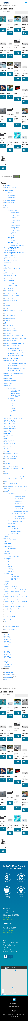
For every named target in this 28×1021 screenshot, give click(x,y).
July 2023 (6, 649)
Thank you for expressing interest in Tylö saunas (15, 591)
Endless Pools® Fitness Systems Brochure (13, 292)
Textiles (12, 222)
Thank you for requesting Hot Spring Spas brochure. (15, 601)
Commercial (13, 239)
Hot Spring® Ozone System (14, 370)
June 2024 (6, 644)
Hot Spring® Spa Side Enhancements (16, 355)
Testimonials (7, 584)
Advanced (13, 400)
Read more (3, 30)
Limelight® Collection (15, 397)
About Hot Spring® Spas (9, 204)
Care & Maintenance (15, 215)
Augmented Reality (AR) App (10, 250)
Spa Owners (7, 553)
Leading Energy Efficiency (10, 428)
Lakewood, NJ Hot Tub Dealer (10, 426)
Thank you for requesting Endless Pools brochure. (15, 594)
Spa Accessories (11, 195)
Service (6, 536)
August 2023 (7, 648)
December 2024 (7, 643)
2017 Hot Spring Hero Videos (10, 187)
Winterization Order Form (10, 628)
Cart (5, 263)
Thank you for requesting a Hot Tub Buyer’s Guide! (15, 593)
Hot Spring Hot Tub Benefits (10, 330)
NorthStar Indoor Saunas (9, 443)
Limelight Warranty (8, 435)
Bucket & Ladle (14, 229)
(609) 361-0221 (8, 917)
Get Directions (8, 920)
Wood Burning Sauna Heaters (17, 245)
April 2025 (6, 641)
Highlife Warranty (8, 322)
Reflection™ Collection (16, 533)
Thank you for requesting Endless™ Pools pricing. (15, 598)
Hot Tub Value (11, 398)
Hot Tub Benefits (8, 375)
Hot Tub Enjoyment (12, 548)
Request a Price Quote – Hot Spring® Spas (17, 476)
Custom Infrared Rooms (19, 496)
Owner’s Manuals (8, 451)
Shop (5, 541)
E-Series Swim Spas (15, 576)
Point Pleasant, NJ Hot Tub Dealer (11, 456)
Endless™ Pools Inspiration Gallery (11, 293)
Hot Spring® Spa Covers (13, 353)
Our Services (7, 450)
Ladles (12, 219)
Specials (6, 555)
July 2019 (6, 663)
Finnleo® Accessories (12, 210)
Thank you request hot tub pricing (11, 608)
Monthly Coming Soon (9, 440)
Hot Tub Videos (7, 385)
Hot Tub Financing (8, 378)
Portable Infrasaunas (18, 503)
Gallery (5, 312)
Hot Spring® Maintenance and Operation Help (14, 343)
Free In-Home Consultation (10, 307)
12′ (8, 560)
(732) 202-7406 (8, 930)
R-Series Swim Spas (15, 578)
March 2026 (7, 636)
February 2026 (7, 638)
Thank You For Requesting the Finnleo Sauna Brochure (16, 603)
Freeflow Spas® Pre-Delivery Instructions (13, 310)
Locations (6, 436)
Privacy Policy (7, 461)
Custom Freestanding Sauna (10, 273)
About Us (6, 205)
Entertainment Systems (9, 302)
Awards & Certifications (9, 255)
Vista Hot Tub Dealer (8, 618)
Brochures (21, 884)
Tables (9, 199)
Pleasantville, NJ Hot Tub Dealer (11, 453)
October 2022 (7, 654)
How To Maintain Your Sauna (10, 421)
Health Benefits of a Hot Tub (10, 317)
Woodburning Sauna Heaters (10, 629)
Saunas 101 (6, 535)
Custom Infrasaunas (18, 501)
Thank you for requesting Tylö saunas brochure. (14, 604)
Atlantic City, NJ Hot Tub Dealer (11, 248)
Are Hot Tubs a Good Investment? (11, 247)
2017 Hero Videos (8, 185)
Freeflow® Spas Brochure (13, 282)
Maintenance (10, 550)
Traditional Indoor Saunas (16, 505)
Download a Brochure (9, 280)
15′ (8, 561)
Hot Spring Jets (7, 332)
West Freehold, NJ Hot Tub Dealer (11, 626)
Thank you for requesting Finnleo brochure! (13, 599)
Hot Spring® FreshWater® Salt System (16, 368)
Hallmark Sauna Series (19, 510)
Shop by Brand (7, 543)
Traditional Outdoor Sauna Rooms (18, 513)
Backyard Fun (7, 671)
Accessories (7, 207)
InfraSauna (13, 500)
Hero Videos (7, 320)
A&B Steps (10, 192)
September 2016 (8, 664)
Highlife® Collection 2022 (16, 393)
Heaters (12, 234)
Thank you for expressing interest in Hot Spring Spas (15, 589)
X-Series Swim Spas (15, 580)
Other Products (7, 446)
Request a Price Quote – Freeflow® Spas (17, 475)
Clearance (6, 267)
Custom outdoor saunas (19, 515)
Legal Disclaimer (8, 433)
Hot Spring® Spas (12, 388)
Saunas (6, 491)
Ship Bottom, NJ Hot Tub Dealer (11, 540)
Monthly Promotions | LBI (13, 556)
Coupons (6, 272)
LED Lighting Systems (9, 430)
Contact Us (6, 270)
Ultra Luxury (13, 410)
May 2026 (6, 634)
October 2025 (7, 639)
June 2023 (6, 651)
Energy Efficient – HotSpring (10, 300)
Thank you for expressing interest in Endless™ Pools (15, 588)
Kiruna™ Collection (15, 525)
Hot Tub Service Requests (10, 382)
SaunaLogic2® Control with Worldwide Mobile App (15, 490)
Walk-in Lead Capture (9, 619)
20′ (8, 565)
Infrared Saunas (14, 495)
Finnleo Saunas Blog (8, 674)
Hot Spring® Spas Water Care (11, 362)
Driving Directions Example (10, 288)
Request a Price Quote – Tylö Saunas (12, 466)
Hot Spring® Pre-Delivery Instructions (12, 345)
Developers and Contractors (10, 278)
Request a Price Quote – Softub (15, 478)
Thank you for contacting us (10, 586)
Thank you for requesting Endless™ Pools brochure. (15, 596)
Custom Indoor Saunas (19, 506)
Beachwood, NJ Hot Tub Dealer (11, 257)
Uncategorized (7, 681)
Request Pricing (7, 473)
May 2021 (6, 661)
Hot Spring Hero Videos (9, 328)
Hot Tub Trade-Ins (8, 383)
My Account (7, 441)
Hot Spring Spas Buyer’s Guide (11, 337)
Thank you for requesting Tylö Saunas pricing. (14, 606)
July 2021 (6, 659)
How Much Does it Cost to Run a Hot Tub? (13, 418)
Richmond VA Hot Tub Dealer (10, 483)
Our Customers (7, 448)
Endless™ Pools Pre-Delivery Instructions (13, 297)
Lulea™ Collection (15, 528)
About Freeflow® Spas (9, 202)
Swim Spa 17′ (10, 570)
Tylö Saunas (7, 614)
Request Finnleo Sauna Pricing (11, 471)
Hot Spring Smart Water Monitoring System (14, 335)
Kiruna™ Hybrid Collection (16, 521)
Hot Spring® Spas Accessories (11, 347)
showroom (6, 545)
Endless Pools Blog (8, 672)
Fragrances (13, 232)
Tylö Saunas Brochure (12, 285)
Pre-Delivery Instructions (10, 458)
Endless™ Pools (11, 575)
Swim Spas (6, 573)
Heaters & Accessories (13, 224)
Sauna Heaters (11, 242)
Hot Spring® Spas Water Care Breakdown (13, 373)
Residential (13, 240)
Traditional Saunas (12, 530)
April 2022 (6, 656)
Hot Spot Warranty (8, 325)
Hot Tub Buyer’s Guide (9, 377)
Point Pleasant (7, 455)
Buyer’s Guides (7, 262)
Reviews (6, 481)
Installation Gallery (8, 425)
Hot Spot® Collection (15, 395)
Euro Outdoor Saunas (19, 516)
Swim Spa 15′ (10, 568)
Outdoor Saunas (11, 526)
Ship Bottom (7, 538)
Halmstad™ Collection (16, 531)
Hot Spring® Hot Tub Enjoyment (15, 350)
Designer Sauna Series (19, 508)
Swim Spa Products (12, 197)
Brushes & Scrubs (15, 212)
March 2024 (7, 646)
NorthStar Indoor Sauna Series (21, 511)
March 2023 (7, 653)
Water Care (6, 623)
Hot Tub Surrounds (12, 194)
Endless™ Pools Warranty (10, 298)
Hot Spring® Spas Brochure (14, 283)
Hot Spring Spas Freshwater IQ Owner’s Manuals (15, 338)
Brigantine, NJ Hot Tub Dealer (10, 260)
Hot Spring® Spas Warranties (10, 360)
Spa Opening (7, 551)
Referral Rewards (8, 465)
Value (12, 412)
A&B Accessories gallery (9, 200)
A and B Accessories (8, 190)
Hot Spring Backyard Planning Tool (12, 327)
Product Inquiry (7, 463)
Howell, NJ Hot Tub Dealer (9, 423)
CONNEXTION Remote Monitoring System (13, 268)
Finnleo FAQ (7, 305)
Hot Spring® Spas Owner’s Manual (12, 358)
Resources (6, 480)
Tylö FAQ (6, 613)
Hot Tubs (6, 387)
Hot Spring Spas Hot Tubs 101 (10, 340)
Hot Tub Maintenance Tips (10, 380)
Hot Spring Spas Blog (9, 676)
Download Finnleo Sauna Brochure (11, 287)
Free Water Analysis (8, 308)
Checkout (6, 265)
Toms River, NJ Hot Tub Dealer (10, 609)
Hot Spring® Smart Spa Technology (15, 352)
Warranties (6, 621)
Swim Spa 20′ (11, 571)
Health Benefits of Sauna (9, 318)
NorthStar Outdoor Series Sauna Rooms (13, 445)
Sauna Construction (8, 485)
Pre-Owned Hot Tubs (9, 460)
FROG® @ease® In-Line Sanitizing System (17, 363)
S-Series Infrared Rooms (19, 498)
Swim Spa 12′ (10, 566)
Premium (13, 407)
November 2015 (7, 666)
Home (1, 5)
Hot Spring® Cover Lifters (13, 348)
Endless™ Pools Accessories (14, 209)
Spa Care (10, 372)
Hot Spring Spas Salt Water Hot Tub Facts (13, 342)
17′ (8, 563)
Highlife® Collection (15, 392)
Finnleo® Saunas (11, 493)
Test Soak (6, 583)
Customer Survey (8, 277)
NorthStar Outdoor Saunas (20, 518)
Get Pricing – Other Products (10, 315)
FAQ (5, 303)
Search (16, 176)
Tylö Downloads (7, 611)
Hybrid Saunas (11, 520)
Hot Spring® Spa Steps (13, 357)
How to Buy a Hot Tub (9, 420)
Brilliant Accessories (15, 225)
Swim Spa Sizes (7, 558)
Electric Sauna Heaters (16, 244)
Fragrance (13, 217)
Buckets (13, 214)
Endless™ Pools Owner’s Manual (11, 295)
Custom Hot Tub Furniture (10, 275)
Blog (5, 258)
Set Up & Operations (15, 220)
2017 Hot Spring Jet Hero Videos (11, 189)
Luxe (5, 438)
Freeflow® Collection (15, 390)
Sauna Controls (11, 237)
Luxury (12, 403)
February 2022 (7, 658)
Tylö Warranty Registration (10, 616)
